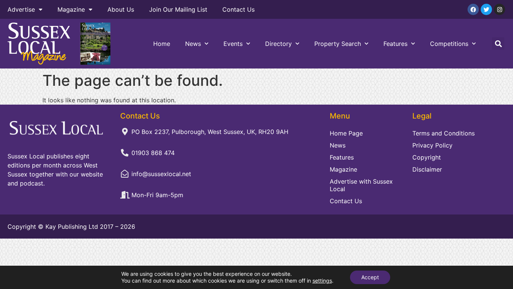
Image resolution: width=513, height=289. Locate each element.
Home (161, 43)
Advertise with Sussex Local (361, 185)
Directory (278, 43)
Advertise (21, 9)
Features (395, 43)
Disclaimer (427, 169)
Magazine (71, 9)
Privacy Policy (432, 145)
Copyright (426, 157)
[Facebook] (473, 9)
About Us (120, 9)
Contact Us (238, 9)
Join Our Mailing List (178, 9)
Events (233, 43)
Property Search (337, 43)
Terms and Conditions (443, 133)
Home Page (346, 133)
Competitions (449, 43)
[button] (498, 43)
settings (322, 280)
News (193, 43)
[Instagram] (499, 9)
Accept (370, 277)
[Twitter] (486, 9)
